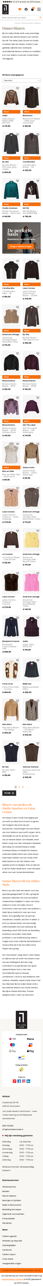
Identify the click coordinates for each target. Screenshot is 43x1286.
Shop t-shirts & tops (20, 246)
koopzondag (28, 1167)
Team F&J (37, 1270)
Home (17, 23)
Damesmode (27, 23)
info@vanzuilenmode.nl (12, 1129)
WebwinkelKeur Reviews (13, 1279)
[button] (39, 9)
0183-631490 (7, 1125)
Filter (7, 793)
